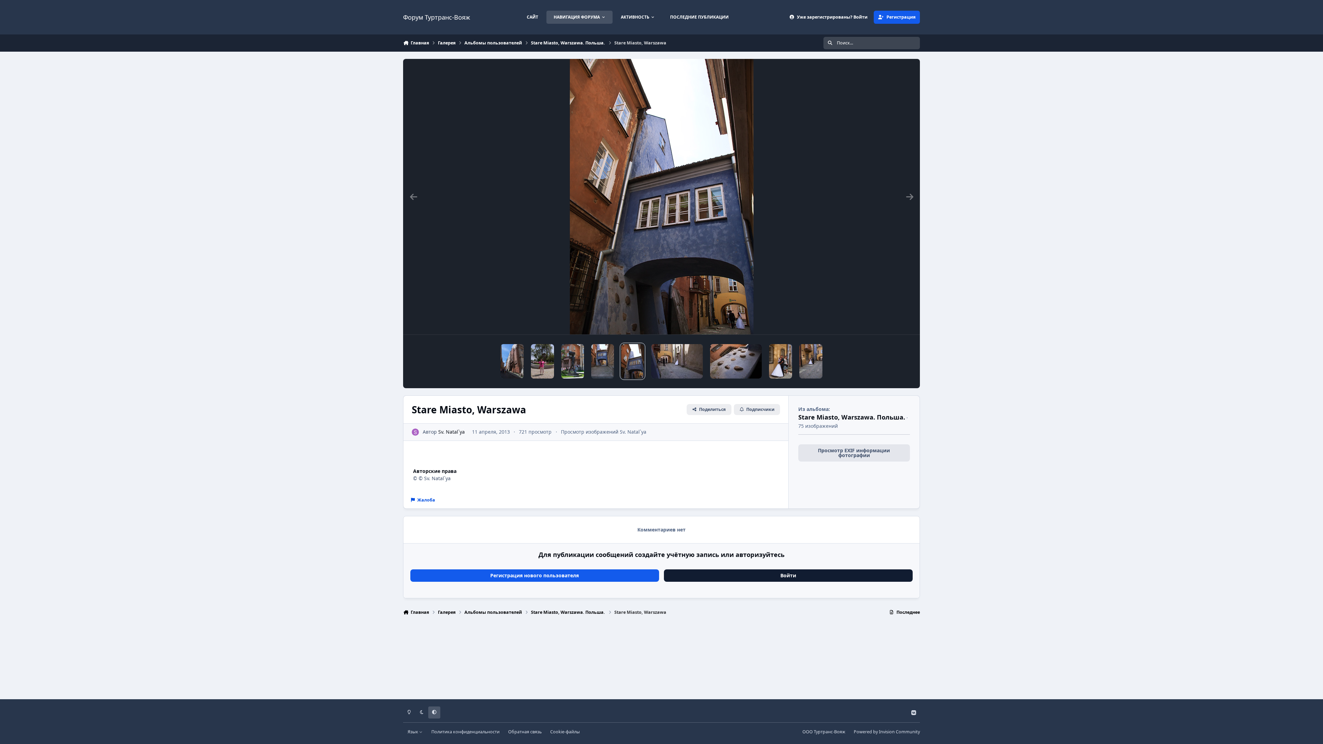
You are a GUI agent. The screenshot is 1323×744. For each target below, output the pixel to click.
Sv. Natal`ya (451, 431)
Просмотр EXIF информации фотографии (854, 452)
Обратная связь (525, 732)
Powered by (887, 732)
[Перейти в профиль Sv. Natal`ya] (415, 432)
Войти (788, 575)
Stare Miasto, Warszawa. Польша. (851, 417)
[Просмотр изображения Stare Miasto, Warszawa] (512, 361)
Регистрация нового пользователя (534, 575)
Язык (413, 732)
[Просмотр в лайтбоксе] (661, 196)
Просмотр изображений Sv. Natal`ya (603, 431)
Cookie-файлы (565, 732)
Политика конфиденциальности (465, 732)
